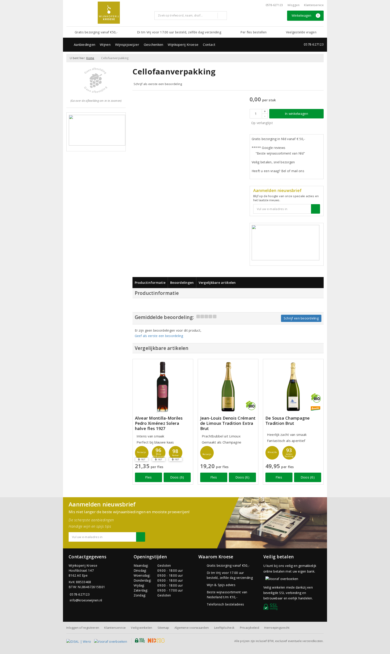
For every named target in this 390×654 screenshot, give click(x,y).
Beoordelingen (182, 282)
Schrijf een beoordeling (301, 318)
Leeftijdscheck (224, 628)
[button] (142, 453)
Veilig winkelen (141, 628)
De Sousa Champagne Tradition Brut (287, 421)
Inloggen (293, 5)
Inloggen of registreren (82, 628)
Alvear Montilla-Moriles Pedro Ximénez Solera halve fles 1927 (159, 423)
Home (90, 58)
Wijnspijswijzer (127, 44)
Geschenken (153, 44)
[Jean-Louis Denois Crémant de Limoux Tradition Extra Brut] (228, 386)
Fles (148, 477)
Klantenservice (314, 5)
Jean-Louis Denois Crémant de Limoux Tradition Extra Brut (228, 423)
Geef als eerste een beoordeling (159, 336)
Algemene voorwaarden (191, 628)
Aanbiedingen (84, 44)
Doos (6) (177, 477)
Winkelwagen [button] (305, 15)
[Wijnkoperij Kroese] (109, 13)
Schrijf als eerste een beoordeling (158, 84)
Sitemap (163, 628)
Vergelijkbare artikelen (217, 282)
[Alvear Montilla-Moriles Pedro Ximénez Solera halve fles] (163, 386)
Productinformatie (150, 282)
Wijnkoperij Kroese (183, 44)
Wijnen (105, 44)
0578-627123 (274, 5)
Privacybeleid (249, 628)
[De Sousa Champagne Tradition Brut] (293, 386)
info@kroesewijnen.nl (86, 600)
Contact (209, 44)
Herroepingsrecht (276, 628)
